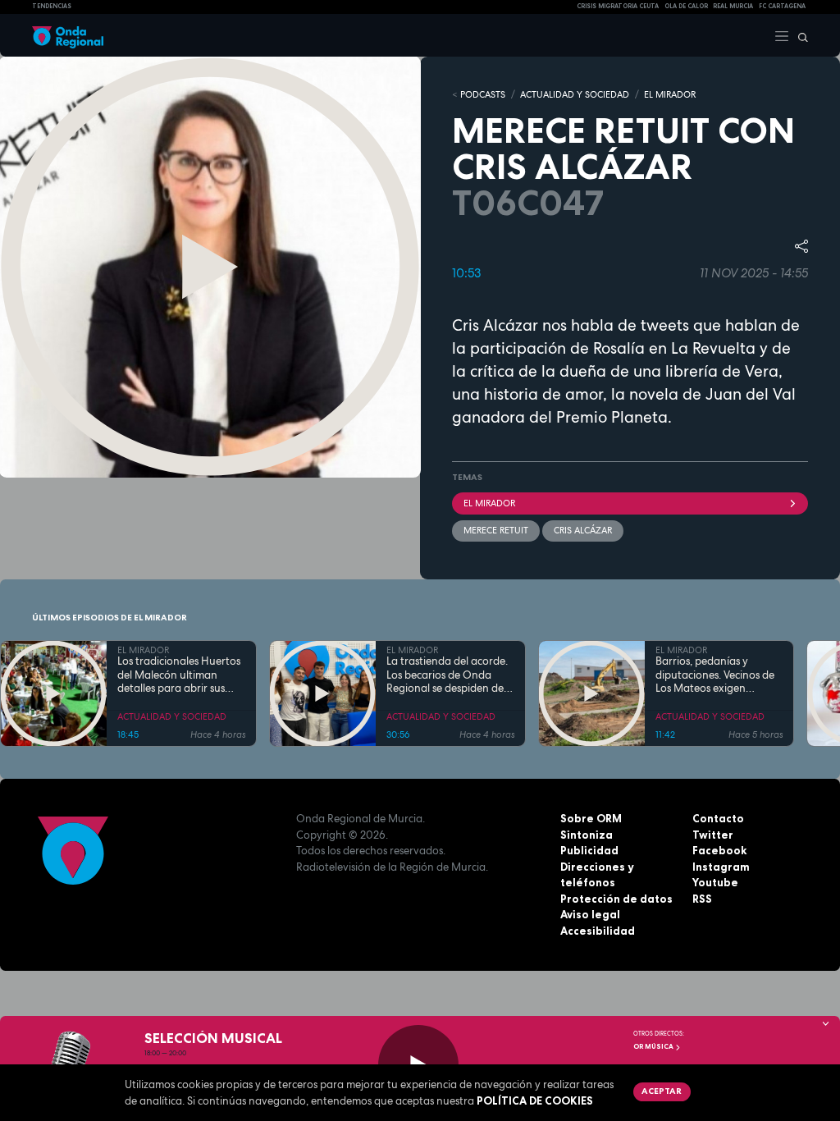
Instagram (721, 866)
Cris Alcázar (583, 530)
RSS (702, 898)
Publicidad (589, 850)
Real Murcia (733, 6)
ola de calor (686, 6)
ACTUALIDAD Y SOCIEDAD (574, 94)
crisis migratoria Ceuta (618, 6)
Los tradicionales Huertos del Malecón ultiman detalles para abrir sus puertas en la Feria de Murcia (178, 675)
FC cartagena (782, 6)
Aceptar (661, 1090)
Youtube (715, 882)
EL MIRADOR (670, 94)
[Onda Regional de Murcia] (67, 35)
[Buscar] (799, 35)
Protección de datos (616, 898)
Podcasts (482, 94)
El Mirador (489, 503)
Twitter (712, 834)
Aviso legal (590, 914)
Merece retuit (495, 530)
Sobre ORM (591, 818)
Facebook (719, 850)
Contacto (718, 818)
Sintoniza (586, 834)
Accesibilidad (597, 930)
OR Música (654, 1046)
